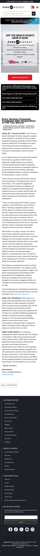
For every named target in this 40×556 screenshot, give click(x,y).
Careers (7, 483)
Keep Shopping (12, 385)
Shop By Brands (9, 462)
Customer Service (10, 404)
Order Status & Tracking (11, 411)
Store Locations (9, 431)
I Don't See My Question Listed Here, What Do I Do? (19, 107)
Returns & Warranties (11, 418)
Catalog (7, 466)
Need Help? (7, 542)
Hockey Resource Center (12, 452)
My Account (8, 421)
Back (3, 385)
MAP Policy (8, 438)
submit (21, 522)
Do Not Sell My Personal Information (15, 500)
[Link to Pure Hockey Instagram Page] (32, 531)
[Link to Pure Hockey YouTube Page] (27, 531)
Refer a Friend (9, 428)
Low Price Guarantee (11, 435)
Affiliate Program (9, 486)
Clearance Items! (27, 1)
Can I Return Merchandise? (12, 102)
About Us (7, 479)
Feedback (7, 442)
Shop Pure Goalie (9, 469)
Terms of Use (8, 497)
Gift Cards (7, 455)
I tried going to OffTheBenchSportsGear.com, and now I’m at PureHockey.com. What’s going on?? (19, 87)
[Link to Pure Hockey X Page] (21, 531)
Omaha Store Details (20, 77)
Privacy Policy (8, 493)
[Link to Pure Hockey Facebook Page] (10, 531)
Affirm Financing (9, 490)
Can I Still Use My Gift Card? (12, 98)
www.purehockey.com (21, 294)
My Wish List (8, 459)
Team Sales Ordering (10, 407)
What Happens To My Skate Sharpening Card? (19, 94)
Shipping (7, 424)
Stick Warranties (9, 414)
